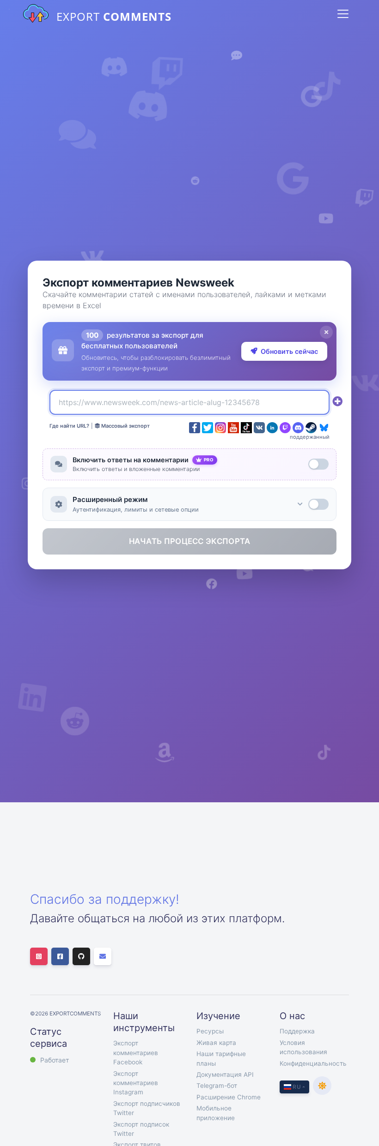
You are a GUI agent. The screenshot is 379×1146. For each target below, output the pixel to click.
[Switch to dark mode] (322, 1085)
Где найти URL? (69, 426)
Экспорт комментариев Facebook (135, 1052)
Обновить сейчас (289, 351)
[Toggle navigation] (343, 14)
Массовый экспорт (125, 426)
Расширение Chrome (228, 1097)
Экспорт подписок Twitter (141, 1129)
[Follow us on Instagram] (39, 956)
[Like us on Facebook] (60, 956)
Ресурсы (210, 1031)
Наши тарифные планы (221, 1058)
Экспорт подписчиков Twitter (146, 1108)
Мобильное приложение (215, 1112)
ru (296, 1086)
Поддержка (297, 1031)
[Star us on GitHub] (81, 956)
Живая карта (216, 1042)
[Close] (326, 332)
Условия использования (303, 1047)
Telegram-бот (216, 1085)
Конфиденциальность (313, 1063)
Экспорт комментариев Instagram (135, 1083)
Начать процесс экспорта (190, 541)
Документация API (225, 1074)
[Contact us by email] (102, 956)
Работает (54, 1060)
